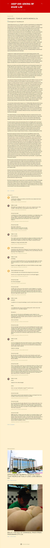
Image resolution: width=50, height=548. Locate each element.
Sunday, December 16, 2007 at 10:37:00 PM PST (19, 397)
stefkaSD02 (13, 197)
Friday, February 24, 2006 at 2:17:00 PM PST (19, 253)
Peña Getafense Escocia (16, 247)
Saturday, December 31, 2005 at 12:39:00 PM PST (19, 221)
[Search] (42, 3)
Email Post (12, 190)
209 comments (13, 536)
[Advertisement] (25, 436)
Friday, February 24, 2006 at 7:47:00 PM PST (19, 267)
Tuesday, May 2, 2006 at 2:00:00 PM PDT (18, 294)
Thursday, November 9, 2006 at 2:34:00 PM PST (19, 335)
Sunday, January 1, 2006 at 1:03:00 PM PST (19, 230)
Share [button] (8, 190)
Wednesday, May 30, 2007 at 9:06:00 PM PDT (19, 360)
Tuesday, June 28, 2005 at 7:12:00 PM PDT (18, 209)
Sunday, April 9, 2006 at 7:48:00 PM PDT (18, 283)
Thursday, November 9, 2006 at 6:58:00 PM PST (19, 349)
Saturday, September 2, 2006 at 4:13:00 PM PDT (19, 321)
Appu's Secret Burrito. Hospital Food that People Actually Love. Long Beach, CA (24, 476)
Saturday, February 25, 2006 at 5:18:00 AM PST (19, 276)
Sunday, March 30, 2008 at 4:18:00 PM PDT (19, 409)
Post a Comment (10, 424)
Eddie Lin (13, 205)
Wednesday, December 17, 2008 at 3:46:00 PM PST (20, 421)
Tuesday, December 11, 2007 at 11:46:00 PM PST (19, 389)
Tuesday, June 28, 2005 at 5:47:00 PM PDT (18, 201)
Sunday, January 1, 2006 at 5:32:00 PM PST (19, 244)
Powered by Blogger (26, 544)
